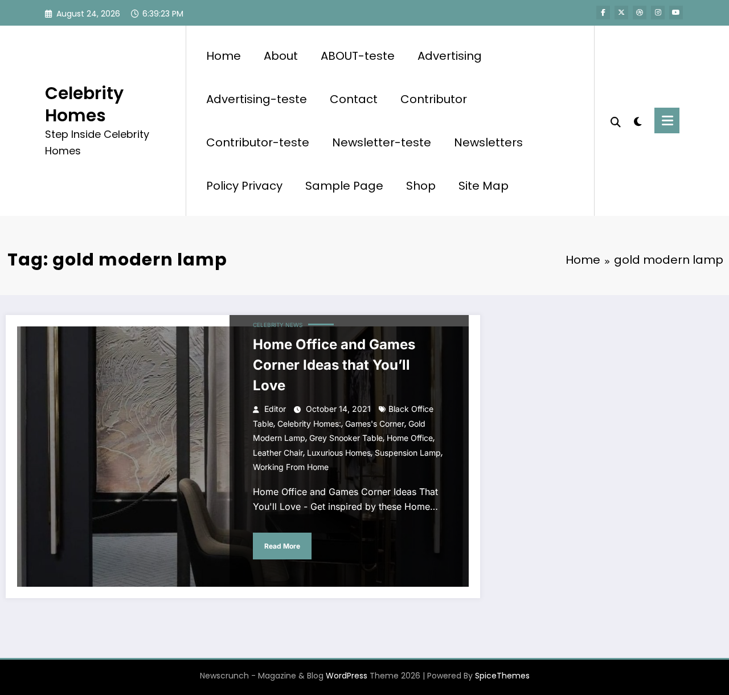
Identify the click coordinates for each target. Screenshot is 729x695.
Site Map (483, 186)
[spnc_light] (638, 120)
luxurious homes (339, 452)
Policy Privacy (244, 186)
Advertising (449, 56)
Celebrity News (277, 324)
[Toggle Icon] (666, 120)
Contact (354, 99)
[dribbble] (639, 12)
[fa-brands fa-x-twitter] (621, 12)
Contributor (433, 99)
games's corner (374, 423)
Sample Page (344, 186)
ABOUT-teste (358, 56)
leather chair (278, 452)
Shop (421, 186)
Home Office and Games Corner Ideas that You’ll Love (334, 365)
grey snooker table (346, 438)
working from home (291, 467)
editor (275, 409)
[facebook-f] (603, 12)
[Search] (615, 120)
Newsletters (488, 142)
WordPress (346, 675)
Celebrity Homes (84, 104)
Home (223, 56)
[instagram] (658, 12)
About (281, 56)
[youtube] (676, 12)
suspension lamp (408, 452)
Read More (282, 546)
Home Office (410, 438)
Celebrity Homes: (309, 423)
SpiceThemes (502, 675)
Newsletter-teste (381, 142)
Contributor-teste (257, 142)
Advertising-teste (256, 99)
